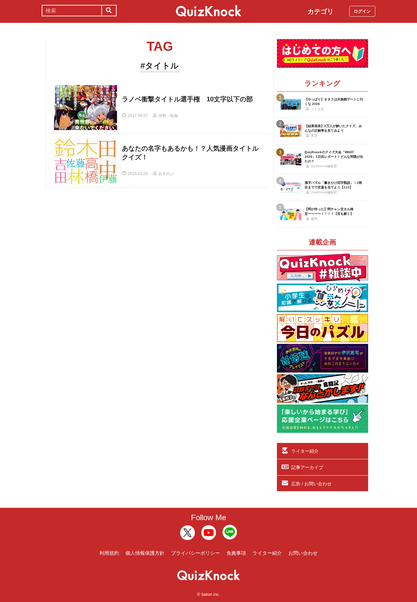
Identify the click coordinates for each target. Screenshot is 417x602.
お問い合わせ (303, 553)
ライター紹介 (305, 451)
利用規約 (109, 553)
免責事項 (236, 553)
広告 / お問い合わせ (311, 483)
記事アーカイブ (307, 467)
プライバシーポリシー (195, 553)
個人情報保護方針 (145, 553)
